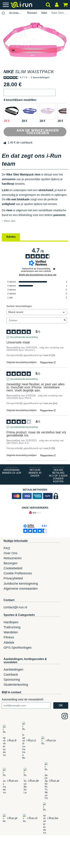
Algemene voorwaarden (21, 588)
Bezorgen (10, 563)
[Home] (3, 13)
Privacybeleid (13, 578)
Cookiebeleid (13, 568)
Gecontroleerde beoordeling (24, 337)
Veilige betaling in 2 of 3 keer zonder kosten (58, 475)
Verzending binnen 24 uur (11, 471)
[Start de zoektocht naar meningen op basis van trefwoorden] (64, 320)
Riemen (32, 12)
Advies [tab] (11, 236)
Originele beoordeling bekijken (21, 362)
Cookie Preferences (18, 573)
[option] (35, 39)
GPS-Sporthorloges (18, 647)
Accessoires (16, 12)
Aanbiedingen (13, 669)
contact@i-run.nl (15, 607)
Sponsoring (12, 679)
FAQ (7, 548)
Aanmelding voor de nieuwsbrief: (23, 699)
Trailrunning (12, 627)
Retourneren (13, 558)
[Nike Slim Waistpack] (12, 111)
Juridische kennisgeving (21, 583)
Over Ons (10, 553)
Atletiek (9, 642)
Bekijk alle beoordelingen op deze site (37, 275)
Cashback (11, 674)
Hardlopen (11, 622)
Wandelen (11, 632)
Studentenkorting (16, 684)
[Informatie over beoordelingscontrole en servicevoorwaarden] (54, 268)
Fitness (9, 637)
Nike (44, 12)
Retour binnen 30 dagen (35, 472)
